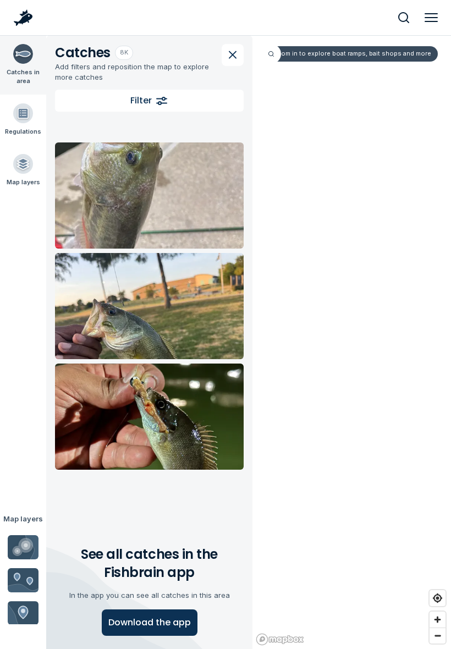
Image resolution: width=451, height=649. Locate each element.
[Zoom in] (438, 620)
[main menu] (431, 17)
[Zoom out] (438, 636)
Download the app (149, 622)
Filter (141, 100)
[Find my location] (438, 598)
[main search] (403, 17)
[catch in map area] (149, 195)
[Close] (233, 55)
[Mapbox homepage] (280, 639)
